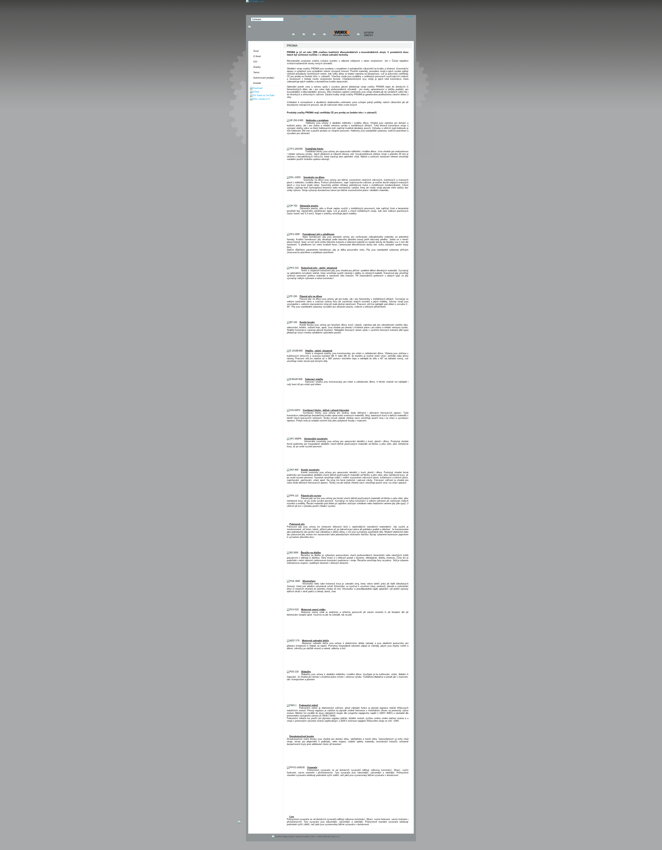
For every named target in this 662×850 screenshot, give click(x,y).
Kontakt (410, 16)
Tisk (313, 837)
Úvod (304, 16)
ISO (255, 61)
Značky (333, 16)
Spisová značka (302, 837)
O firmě (318, 16)
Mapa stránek (288, 837)
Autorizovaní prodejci (372, 16)
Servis (347, 16)
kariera (392, 16)
